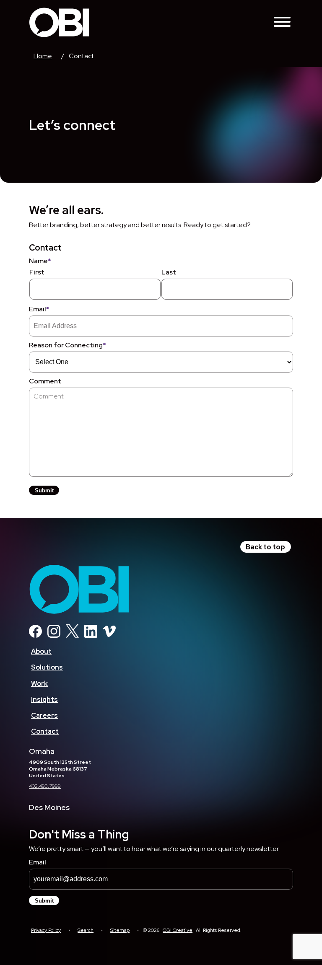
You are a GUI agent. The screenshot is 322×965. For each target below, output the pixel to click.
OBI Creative (177, 930)
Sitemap (120, 930)
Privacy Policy (46, 930)
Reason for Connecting (67, 345)
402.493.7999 (45, 786)
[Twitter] (72, 635)
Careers (44, 715)
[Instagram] (53, 635)
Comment (45, 381)
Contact (45, 731)
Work (39, 683)
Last (168, 272)
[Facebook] (35, 635)
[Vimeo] (109, 635)
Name (40, 260)
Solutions (47, 667)
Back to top (265, 547)
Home (43, 56)
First (36, 272)
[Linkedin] (90, 635)
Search (85, 930)
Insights (44, 699)
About (41, 651)
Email (39, 309)
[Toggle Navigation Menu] (282, 22)
